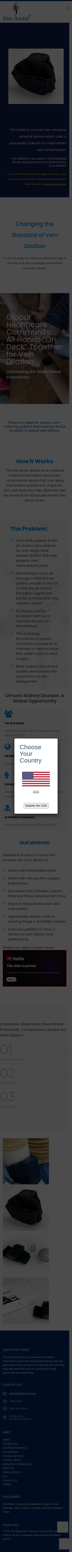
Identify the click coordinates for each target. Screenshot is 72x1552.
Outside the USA (36, 805)
